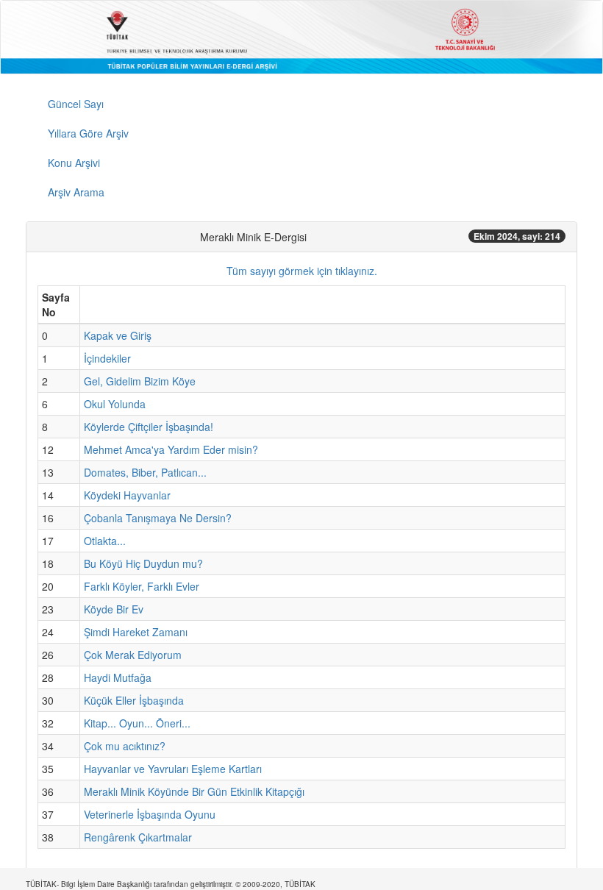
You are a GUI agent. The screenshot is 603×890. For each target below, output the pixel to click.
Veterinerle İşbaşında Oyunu (149, 814)
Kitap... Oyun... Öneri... (137, 723)
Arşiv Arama (76, 192)
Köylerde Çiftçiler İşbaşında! (148, 426)
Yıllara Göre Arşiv (88, 133)
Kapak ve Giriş (117, 335)
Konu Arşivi (74, 162)
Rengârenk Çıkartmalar (138, 837)
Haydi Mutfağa (117, 677)
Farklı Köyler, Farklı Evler (141, 586)
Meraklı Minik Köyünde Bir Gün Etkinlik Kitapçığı (194, 791)
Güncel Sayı (76, 103)
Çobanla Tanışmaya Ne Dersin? (158, 517)
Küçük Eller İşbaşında (134, 700)
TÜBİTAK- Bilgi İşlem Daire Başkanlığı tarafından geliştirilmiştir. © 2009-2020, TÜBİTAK (170, 884)
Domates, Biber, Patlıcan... (145, 472)
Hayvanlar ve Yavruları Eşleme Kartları (173, 768)
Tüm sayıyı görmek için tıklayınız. (301, 270)
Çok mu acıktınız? (124, 745)
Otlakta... (105, 540)
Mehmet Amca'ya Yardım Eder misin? (171, 449)
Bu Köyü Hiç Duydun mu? (143, 563)
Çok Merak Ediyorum (133, 654)
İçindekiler (107, 358)
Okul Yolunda (115, 403)
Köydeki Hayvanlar (127, 495)
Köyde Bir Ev (113, 609)
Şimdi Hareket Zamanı (136, 631)
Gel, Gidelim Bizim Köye (140, 381)
